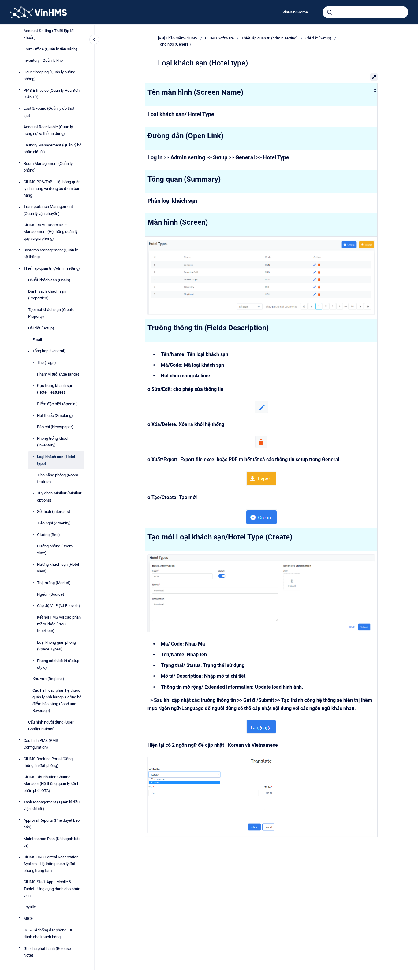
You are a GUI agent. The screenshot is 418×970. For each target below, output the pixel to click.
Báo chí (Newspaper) (55, 426)
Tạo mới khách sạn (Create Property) (51, 313)
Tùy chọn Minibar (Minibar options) (59, 496)
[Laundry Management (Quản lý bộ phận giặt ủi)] (19, 145)
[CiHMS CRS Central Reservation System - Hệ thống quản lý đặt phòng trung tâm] (19, 856)
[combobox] (365, 12)
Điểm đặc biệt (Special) (57, 404)
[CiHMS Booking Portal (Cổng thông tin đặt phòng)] (19, 758)
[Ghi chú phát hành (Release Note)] (19, 948)
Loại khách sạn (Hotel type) (56, 460)
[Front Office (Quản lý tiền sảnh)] (19, 48)
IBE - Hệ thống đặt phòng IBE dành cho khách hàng (48, 933)
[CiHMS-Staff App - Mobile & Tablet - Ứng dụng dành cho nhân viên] (19, 881)
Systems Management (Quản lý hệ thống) (51, 253)
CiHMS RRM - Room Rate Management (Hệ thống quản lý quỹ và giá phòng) (50, 232)
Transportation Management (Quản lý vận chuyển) (48, 210)
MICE (28, 918)
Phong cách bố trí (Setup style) (58, 663)
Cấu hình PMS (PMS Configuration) (41, 744)
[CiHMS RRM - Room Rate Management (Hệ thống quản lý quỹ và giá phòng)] (19, 225)
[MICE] (19, 918)
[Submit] (329, 12)
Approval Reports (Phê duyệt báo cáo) (52, 823)
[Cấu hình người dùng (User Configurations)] (24, 722)
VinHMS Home (295, 12)
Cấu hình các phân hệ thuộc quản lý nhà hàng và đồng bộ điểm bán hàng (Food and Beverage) (56, 700)
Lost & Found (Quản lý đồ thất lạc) (49, 111)
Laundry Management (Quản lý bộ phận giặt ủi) (52, 148)
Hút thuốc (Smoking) (55, 415)
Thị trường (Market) (54, 582)
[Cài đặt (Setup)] (24, 327)
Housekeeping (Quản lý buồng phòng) (49, 75)
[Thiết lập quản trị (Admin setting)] (19, 268)
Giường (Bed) (48, 534)
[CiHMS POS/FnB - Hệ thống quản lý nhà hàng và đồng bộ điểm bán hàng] (19, 181)
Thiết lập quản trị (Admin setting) (52, 268)
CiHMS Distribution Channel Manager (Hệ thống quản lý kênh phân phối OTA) (51, 784)
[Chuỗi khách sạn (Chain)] (24, 279)
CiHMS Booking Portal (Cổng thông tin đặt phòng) (48, 762)
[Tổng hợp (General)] (28, 351)
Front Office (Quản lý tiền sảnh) (50, 48)
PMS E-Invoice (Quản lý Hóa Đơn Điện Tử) (52, 93)
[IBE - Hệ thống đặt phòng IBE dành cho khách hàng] (19, 929)
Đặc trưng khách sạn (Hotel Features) (55, 388)
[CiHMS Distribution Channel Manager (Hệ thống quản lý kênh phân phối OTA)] (19, 777)
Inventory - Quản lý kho (43, 60)
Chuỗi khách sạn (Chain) (49, 279)
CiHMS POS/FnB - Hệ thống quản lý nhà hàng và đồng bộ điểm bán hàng (52, 188)
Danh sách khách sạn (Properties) (47, 294)
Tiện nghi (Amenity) (54, 523)
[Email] (28, 339)
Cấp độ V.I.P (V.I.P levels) (58, 605)
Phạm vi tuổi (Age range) (58, 374)
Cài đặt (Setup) (41, 328)
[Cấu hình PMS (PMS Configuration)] (19, 740)
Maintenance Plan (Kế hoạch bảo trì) (52, 842)
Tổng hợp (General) (48, 351)
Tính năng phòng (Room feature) (57, 478)
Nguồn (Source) (50, 594)
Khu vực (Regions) (48, 678)
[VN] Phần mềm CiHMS (177, 38)
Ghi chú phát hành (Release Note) (47, 951)
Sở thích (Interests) (53, 511)
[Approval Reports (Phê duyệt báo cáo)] (19, 820)
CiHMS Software (219, 38)
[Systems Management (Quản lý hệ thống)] (19, 250)
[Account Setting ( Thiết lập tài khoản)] (19, 30)
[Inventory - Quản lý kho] (19, 60)
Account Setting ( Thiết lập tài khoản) (49, 33)
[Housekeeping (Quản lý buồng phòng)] (19, 71)
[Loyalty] (19, 907)
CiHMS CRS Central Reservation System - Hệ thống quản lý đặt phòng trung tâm (51, 863)
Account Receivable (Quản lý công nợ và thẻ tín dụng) (48, 130)
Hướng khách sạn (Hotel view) (58, 567)
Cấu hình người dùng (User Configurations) (50, 725)
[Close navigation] (94, 39)
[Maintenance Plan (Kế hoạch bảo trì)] (19, 838)
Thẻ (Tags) (46, 362)
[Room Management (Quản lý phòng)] (19, 163)
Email (37, 339)
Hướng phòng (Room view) (55, 549)
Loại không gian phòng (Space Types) (56, 645)
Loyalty (30, 907)
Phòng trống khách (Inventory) (53, 441)
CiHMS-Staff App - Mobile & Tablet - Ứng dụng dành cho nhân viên (52, 888)
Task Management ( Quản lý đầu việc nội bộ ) (52, 805)
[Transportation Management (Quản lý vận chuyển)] (19, 206)
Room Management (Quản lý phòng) (48, 166)
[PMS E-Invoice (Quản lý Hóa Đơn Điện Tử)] (19, 90)
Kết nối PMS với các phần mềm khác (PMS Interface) (59, 624)
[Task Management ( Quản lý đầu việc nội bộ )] (19, 802)
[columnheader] (261, 94)
